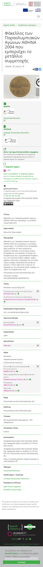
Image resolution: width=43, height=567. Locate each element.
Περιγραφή (8, 238)
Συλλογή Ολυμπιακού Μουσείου (16, 133)
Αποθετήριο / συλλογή (13, 475)
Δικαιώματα (9, 437)
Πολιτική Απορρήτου (21, 544)
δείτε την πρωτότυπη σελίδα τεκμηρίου (21, 152)
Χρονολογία (9, 341)
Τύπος (6, 284)
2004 (6, 345)
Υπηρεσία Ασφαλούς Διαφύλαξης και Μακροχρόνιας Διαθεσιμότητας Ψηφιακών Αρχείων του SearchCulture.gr (21, 178)
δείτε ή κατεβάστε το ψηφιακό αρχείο (19, 174)
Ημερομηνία (9, 332)
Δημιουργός (9, 228)
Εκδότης (7, 407)
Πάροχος (7, 467)
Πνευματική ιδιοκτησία (21, 546)
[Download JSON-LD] (23, 66)
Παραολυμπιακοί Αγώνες (13, 379)
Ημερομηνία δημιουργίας (14, 309)
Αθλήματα (8, 390)
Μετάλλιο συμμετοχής (12, 489)
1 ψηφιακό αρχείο (12, 167)
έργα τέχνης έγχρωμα (12, 486)
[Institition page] (5, 104)
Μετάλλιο (7, 294)
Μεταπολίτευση (10, 325)
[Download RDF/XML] (13, 66)
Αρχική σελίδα (9, 25)
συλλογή (7, 129)
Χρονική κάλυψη (11, 318)
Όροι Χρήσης (33, 544)
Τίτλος (6, 214)
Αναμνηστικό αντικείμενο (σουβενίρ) (18, 299)
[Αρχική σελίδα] (14, 4)
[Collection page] (5, 127)
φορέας (7, 106)
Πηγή (6, 397)
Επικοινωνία (8, 544)
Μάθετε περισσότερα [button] (21, 557)
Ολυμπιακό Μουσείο (12, 118)
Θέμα (6, 352)
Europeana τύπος (11, 428)
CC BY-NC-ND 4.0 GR (12, 196)
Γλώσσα (7, 416)
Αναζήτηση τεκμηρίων (27, 25)
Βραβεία (7, 371)
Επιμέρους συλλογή (12, 483)
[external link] (4, 120)
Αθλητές (7, 385)
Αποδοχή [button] (21, 562)
